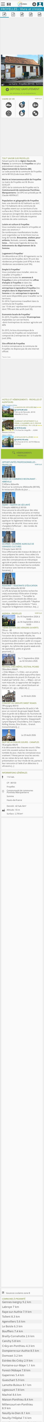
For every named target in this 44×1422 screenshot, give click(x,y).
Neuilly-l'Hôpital (16, 1418)
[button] (22, 91)
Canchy (11, 1341)
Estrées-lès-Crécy (17, 1360)
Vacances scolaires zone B (18, 1293)
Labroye (10, 1307)
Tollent (11, 1316)
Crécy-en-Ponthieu (18, 1346)
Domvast (12, 1355)
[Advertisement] (22, 36)
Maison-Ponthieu (17, 1399)
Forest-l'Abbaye (16, 1370)
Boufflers (12, 1331)
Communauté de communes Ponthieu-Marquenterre (20, 791)
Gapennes (13, 1375)
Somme (10, 796)
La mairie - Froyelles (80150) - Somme (26, 84)
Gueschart (13, 1380)
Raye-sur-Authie (17, 1312)
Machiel (11, 1395)
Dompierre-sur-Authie (20, 1351)
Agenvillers (13, 1321)
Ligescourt (13, 1390)
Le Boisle (12, 1326)
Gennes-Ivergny (16, 1302)
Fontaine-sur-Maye (18, 1365)
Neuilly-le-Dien (16, 1413)
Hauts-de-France (14, 800)
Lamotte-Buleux (16, 1385)
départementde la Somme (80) (16, 169)
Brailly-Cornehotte (18, 1336)
